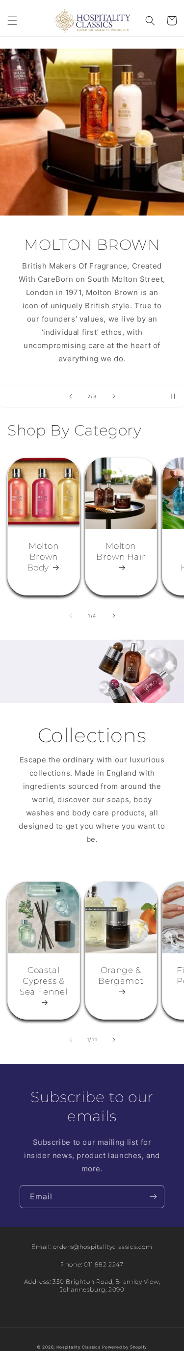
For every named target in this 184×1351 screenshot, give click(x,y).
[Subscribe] (153, 1196)
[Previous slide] (70, 396)
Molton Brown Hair (120, 551)
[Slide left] (70, 615)
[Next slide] (114, 396)
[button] (12, 20)
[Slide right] (114, 615)
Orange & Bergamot (120, 975)
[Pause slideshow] (173, 396)
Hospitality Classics (78, 1347)
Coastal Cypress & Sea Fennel (43, 981)
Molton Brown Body (43, 556)
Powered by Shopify (124, 1347)
